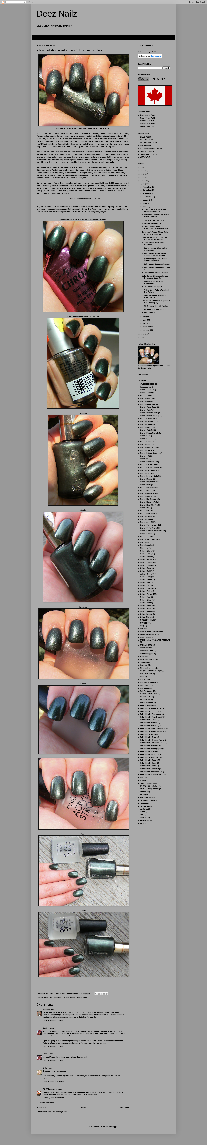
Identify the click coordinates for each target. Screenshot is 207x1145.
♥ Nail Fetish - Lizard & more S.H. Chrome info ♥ (155, 282)
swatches (144, 809)
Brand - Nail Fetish (50, 997)
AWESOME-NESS (147, 384)
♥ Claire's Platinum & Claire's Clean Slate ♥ (154, 296)
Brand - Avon (145, 396)
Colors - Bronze (146, 557)
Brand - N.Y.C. (145, 491)
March (145, 323)
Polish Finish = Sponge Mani (151, 774)
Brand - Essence (146, 439)
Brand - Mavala (146, 479)
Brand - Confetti (146, 424)
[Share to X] (101, 993)
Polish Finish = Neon (148, 760)
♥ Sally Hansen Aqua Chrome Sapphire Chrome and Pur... (154, 254)
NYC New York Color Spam (151, 149)
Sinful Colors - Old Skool (149, 154)
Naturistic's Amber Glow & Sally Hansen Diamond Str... (155, 233)
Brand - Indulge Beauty (149, 453)
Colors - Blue (145, 554)
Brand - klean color (147, 462)
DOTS (142, 629)
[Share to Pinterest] (106, 993)
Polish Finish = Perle (148, 763)
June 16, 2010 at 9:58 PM (53, 1046)
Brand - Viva (145, 537)
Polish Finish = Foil (147, 734)
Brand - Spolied (146, 534)
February (146, 327)
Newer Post (42, 1108)
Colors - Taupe (146, 603)
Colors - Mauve (146, 580)
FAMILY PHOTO (146, 645)
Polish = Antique (146, 705)
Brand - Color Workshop (149, 416)
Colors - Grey (145, 577)
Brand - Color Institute (149, 413)
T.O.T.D (143, 812)
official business (146, 703)
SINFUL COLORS (147, 151)
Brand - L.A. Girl (146, 473)
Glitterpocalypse (146, 654)
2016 (143, 167)
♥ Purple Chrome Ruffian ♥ (152, 223)
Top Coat (143, 818)
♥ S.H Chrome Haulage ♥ (152, 287)
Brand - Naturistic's (148, 502)
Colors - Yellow (146, 611)
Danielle (46, 1028)
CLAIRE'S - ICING (147, 140)
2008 (143, 337)
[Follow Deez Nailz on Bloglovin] (150, 58)
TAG (141, 815)
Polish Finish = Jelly (148, 751)
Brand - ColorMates (148, 419)
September (147, 197)
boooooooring (145, 387)
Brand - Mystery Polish (149, 488)
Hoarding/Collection (148, 659)
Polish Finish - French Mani (151, 717)
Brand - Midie (145, 485)
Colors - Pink (145, 591)
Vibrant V (46, 1009)
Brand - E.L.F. (145, 436)
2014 (143, 171)
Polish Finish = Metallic (149, 757)
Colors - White (145, 609)
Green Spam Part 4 (147, 124)
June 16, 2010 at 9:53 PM (53, 1020)
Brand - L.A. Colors (147, 470)
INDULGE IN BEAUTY (148, 143)
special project (146, 797)
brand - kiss (145, 459)
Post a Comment (47, 1103)
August (146, 200)
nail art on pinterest (145, 46)
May (144, 317)
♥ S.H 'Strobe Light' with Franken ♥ (156, 306)
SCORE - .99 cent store (149, 786)
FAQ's (37, 38)
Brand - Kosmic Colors (149, 465)
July (144, 203)
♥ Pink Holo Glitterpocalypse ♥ (154, 220)
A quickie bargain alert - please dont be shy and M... (154, 260)
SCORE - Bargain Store (78, 997)
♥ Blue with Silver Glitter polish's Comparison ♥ (155, 249)
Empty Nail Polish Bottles (150, 634)
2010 (143, 184)
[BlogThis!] (98, 993)
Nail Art (143, 680)
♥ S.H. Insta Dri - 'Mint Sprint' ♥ (154, 309)
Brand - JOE (145, 456)
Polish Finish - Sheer (148, 720)
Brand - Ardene (146, 390)
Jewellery (144, 662)
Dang (142, 626)
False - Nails (145, 637)
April (145, 320)
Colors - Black (146, 551)
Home (83, 1108)
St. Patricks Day (146, 800)
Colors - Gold (145, 571)
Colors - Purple (146, 594)
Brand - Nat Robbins (148, 499)
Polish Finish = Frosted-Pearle (152, 740)
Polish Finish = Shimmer (149, 772)
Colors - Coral (145, 568)
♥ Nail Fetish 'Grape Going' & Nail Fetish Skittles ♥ (155, 216)
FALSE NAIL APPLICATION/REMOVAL (155, 640)
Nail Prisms (144, 685)
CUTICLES (144, 623)
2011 (143, 181)
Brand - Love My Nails (149, 476)
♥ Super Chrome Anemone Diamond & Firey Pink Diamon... (156, 228)
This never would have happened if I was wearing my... (156, 302)
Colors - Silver (146, 600)
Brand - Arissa (146, 393)
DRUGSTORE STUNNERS (150, 632)
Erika (45, 1068)
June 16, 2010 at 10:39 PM (53, 1081)
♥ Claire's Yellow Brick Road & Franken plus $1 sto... (154, 210)
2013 (143, 174)
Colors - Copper (146, 565)
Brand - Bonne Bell (147, 404)
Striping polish (146, 806)
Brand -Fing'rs (146, 542)
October (146, 193)
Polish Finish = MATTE (149, 754)
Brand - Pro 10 (146, 511)
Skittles (143, 792)
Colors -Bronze (146, 614)
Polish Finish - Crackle (149, 711)
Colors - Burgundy (147, 562)
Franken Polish (146, 648)
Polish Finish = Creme (149, 726)
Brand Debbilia (146, 545)
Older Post (124, 1108)
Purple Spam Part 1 (148, 127)
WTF (142, 823)
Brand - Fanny (145, 442)
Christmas (144, 548)
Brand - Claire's (146, 410)
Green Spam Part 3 (147, 121)
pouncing (143, 777)
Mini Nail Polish (146, 674)
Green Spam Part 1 (147, 115)
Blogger (114, 1127)
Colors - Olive (145, 586)
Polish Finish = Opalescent (150, 708)
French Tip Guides (147, 651)
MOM (142, 677)
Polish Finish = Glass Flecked (151, 743)
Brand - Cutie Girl (147, 430)
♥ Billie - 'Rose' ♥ (148, 313)
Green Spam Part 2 (147, 118)
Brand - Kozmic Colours (149, 468)
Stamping (144, 803)
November (147, 190)
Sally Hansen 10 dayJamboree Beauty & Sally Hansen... (154, 238)
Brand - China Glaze (148, 407)
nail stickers (145, 688)
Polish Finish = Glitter (148, 746)
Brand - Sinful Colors (148, 528)
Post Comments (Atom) (57, 1112)
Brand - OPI (144, 508)
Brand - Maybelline (147, 482)
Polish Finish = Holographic (151, 749)
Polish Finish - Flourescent (150, 714)
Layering (143, 665)
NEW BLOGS (145, 697)
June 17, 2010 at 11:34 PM (53, 1098)
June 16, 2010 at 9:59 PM (53, 1060)
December (147, 187)
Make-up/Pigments (147, 668)
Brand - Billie (145, 398)
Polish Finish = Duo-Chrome (151, 731)
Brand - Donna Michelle (149, 433)
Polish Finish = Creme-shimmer (152, 728)
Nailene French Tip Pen (149, 694)
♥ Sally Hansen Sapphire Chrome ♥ (156, 264)
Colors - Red (145, 597)
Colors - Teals (145, 606)
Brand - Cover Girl (147, 427)
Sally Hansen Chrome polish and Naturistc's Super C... (155, 277)
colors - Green (63, 997)
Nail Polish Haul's (147, 682)
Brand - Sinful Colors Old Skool (152, 531)
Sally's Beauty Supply (149, 783)
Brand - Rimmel (146, 519)
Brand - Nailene (146, 496)
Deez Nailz (57, 13)
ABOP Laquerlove (50, 1089)
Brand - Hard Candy (148, 447)
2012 (143, 177)
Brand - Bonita (146, 401)
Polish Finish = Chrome (149, 723)
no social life (145, 700)
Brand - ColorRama (148, 421)
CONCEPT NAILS (147, 620)
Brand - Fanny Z (146, 444)
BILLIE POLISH (146, 137)
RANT (142, 780)
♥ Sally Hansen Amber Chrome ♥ (155, 273)
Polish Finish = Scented (149, 769)
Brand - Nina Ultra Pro (149, 505)
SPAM (142, 795)
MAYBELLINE (145, 146)
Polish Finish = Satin (148, 766)
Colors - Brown (146, 560)
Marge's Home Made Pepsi (151, 671)
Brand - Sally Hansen (148, 525)
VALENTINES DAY (147, 821)
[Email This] (95, 993)
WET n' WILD (145, 157)
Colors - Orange (146, 588)
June (145, 207)
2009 (143, 334)
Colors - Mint (145, 583)
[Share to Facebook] (104, 993)
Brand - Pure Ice (146, 514)
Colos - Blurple (146, 617)
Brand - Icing (145, 450)
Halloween (144, 657)
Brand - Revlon (146, 516)
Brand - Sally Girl (147, 522)
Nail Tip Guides (146, 691)
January (146, 330)
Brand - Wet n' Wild (147, 539)
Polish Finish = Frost (148, 737)
